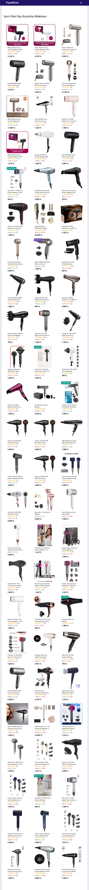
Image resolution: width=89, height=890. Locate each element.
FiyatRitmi (12, 2)
